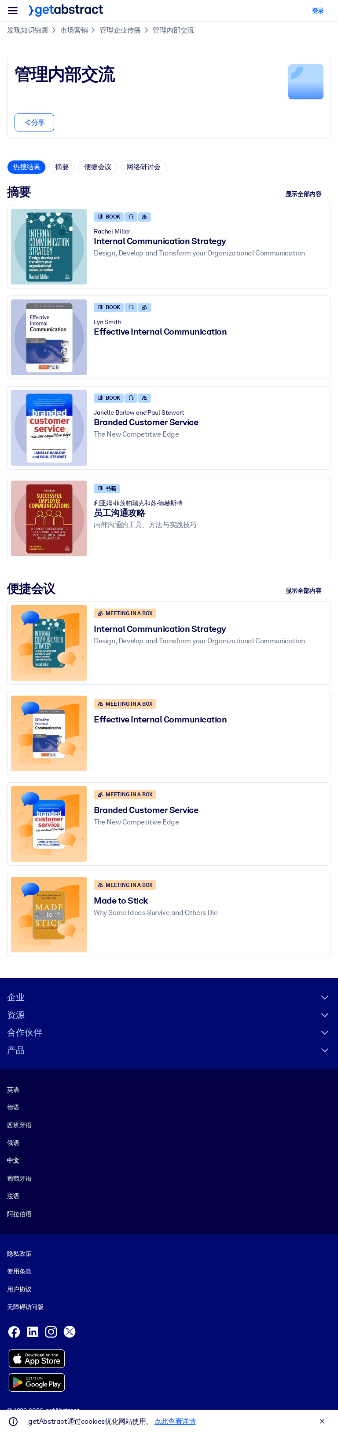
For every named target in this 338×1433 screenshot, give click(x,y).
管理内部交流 (173, 30)
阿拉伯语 (19, 1214)
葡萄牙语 (19, 1178)
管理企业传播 (120, 30)
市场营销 (74, 30)
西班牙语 (19, 1125)
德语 (13, 1107)
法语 (13, 1196)
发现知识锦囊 (27, 30)
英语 (13, 1089)
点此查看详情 (175, 1421)
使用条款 (19, 1271)
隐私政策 (19, 1253)
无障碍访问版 (25, 1306)
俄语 (13, 1142)
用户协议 (19, 1289)
